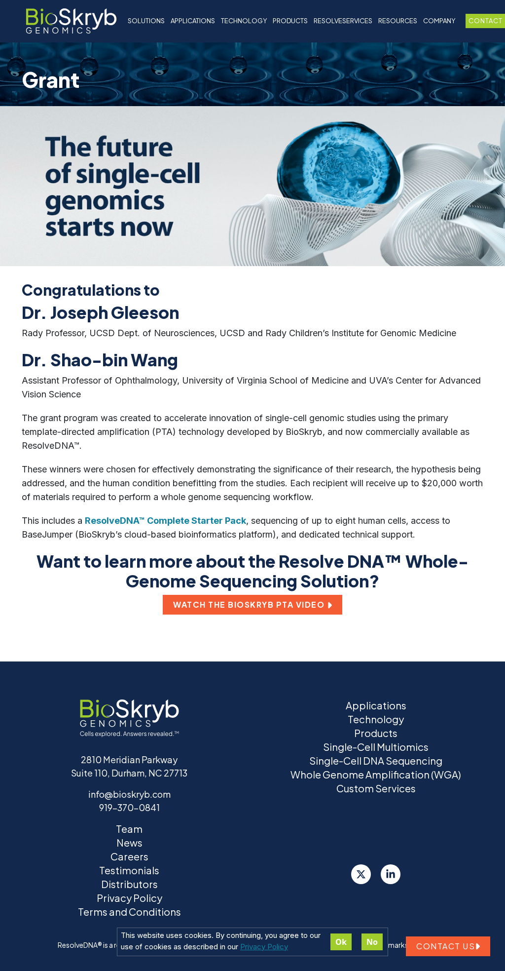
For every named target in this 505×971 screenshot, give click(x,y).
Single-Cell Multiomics (376, 746)
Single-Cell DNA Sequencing (375, 760)
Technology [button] (244, 21)
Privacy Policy (264, 946)
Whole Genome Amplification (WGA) (375, 774)
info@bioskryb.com (129, 794)
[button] (252, 605)
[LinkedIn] (391, 874)
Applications (193, 21)
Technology (376, 719)
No (372, 941)
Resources (397, 21)
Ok (341, 941)
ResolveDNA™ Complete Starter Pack (165, 520)
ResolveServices (343, 21)
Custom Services (376, 788)
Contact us (445, 946)
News (129, 842)
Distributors (129, 884)
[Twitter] (361, 874)
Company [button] (439, 21)
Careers (129, 856)
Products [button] (290, 21)
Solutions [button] (146, 21)
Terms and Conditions (129, 911)
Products (375, 733)
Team (129, 828)
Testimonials (129, 870)
